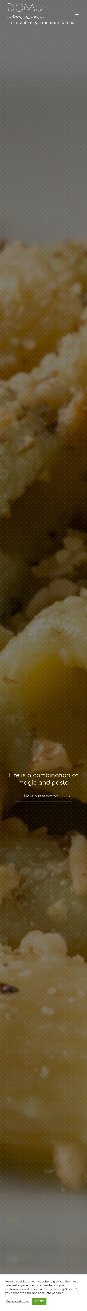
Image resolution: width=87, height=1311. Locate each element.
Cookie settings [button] (17, 1301)
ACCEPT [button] (39, 1301)
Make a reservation (41, 796)
